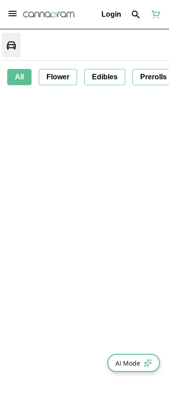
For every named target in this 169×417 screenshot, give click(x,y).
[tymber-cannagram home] (49, 14)
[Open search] (136, 14)
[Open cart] (154, 14)
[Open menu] (12, 13)
